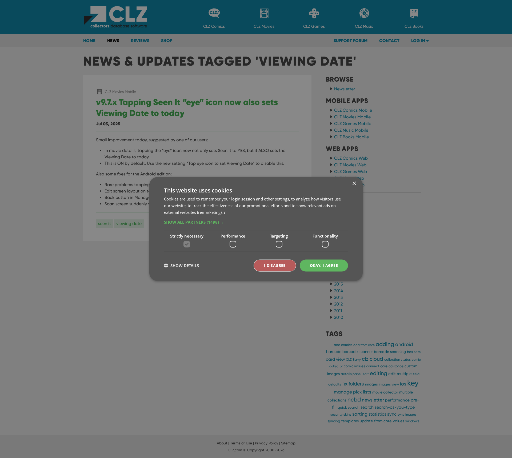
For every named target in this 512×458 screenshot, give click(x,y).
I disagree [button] (275, 265)
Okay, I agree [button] (324, 265)
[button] (256, 221)
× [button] (354, 184)
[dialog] (256, 229)
